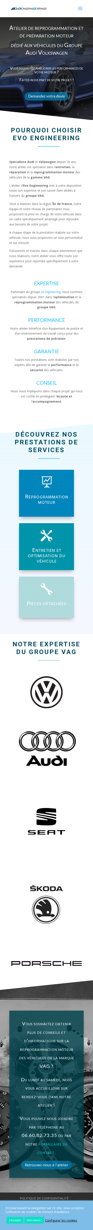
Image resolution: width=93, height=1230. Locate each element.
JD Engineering (51, 292)
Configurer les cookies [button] (61, 1220)
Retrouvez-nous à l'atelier (46, 1164)
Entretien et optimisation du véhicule (46, 556)
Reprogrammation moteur (46, 499)
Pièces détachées (46, 603)
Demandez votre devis (46, 96)
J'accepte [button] (15, 1220)
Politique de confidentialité (44, 1198)
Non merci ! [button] (34, 1220)
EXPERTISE (46, 283)
